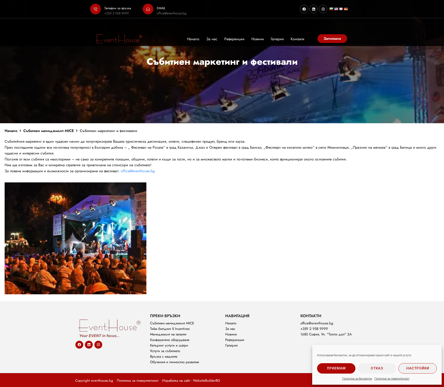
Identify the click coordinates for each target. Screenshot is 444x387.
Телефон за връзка (117, 8)
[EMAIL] (148, 9)
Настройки (417, 368)
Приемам (336, 368)
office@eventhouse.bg (138, 171)
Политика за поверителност (392, 378)
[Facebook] (304, 9)
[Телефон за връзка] (95, 9)
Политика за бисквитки (357, 378)
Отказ (377, 368)
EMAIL (161, 8)
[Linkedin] (313, 9)
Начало (11, 130)
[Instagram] (323, 9)
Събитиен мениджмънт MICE (48, 130)
